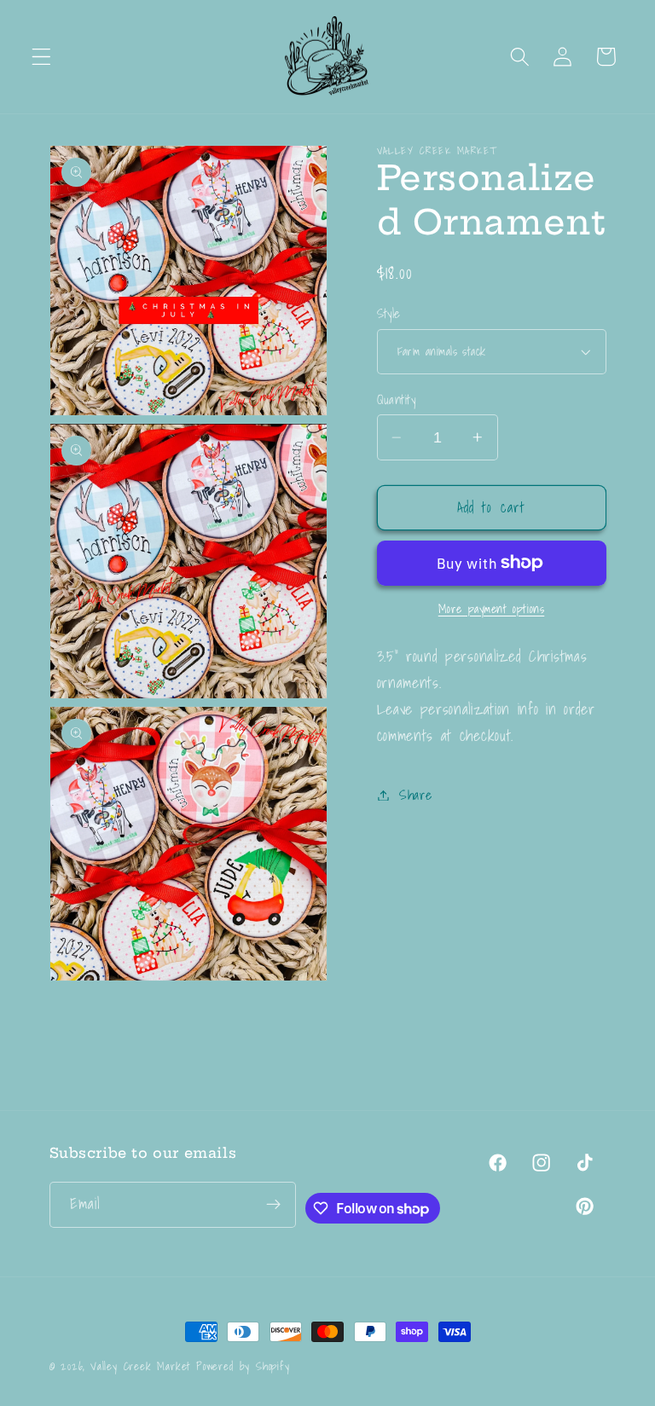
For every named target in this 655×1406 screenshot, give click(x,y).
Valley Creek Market (140, 1365)
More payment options (491, 609)
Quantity (396, 399)
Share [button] (415, 795)
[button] (41, 56)
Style (389, 313)
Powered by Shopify (243, 1365)
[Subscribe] (273, 1205)
